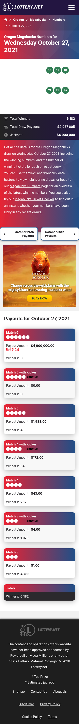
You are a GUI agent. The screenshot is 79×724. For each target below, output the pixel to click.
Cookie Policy (32, 717)
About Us (60, 691)
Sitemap (19, 691)
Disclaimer (26, 704)
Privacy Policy (50, 704)
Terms (52, 717)
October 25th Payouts (24, 234)
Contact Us (39, 691)
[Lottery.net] (22, 10)
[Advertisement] (25, 86)
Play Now (39, 298)
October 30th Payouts (54, 234)
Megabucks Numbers (25, 186)
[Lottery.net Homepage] (5, 19)
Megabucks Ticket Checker (34, 199)
